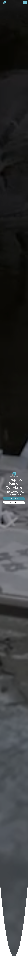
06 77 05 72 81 (14, 498)
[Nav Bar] (25, 2)
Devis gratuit (14, 502)
